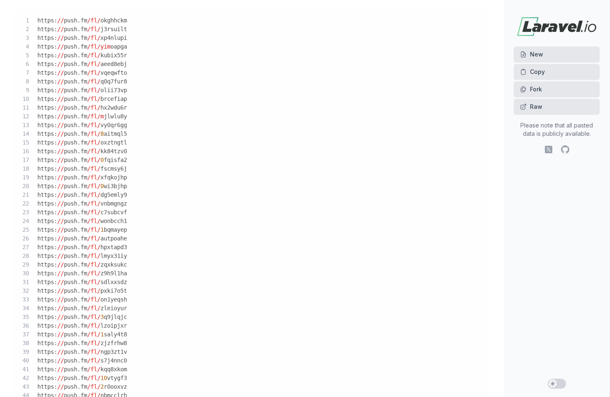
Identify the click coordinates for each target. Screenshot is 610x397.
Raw (536, 106)
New (536, 54)
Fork (536, 89)
